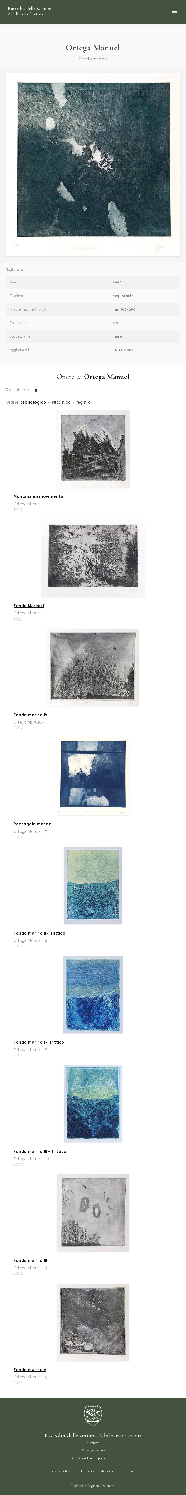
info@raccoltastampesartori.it (93, 1458)
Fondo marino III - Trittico (40, 1151)
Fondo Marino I (29, 606)
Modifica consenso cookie (118, 1471)
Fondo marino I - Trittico (39, 1042)
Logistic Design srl (101, 1486)
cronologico (33, 402)
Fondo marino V (30, 1370)
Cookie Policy (85, 1471)
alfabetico (61, 402)
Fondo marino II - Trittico (39, 933)
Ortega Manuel (93, 47)
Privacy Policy (60, 1471)
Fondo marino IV (31, 715)
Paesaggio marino (33, 824)
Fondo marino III (30, 1260)
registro (84, 402)
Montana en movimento (38, 496)
